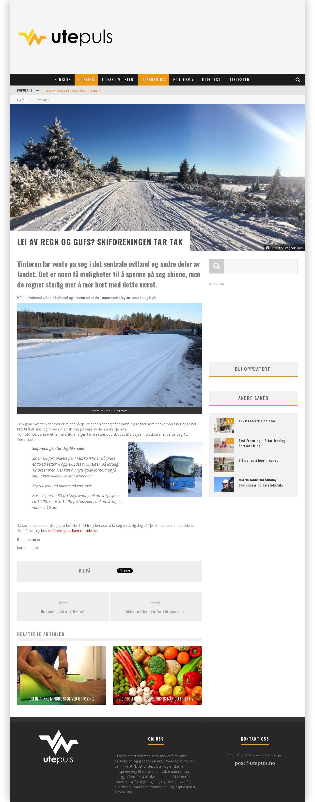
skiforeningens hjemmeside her (73, 530)
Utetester (239, 80)
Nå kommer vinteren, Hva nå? (63, 611)
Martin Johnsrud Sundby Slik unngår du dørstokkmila (261, 482)
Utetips (86, 80)
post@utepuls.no (255, 763)
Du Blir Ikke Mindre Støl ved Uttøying (62, 699)
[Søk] (298, 80)
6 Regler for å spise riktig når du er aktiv (157, 699)
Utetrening (153, 80)
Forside (62, 80)
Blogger (181, 80)
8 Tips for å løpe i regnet (258, 460)
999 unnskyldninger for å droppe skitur (156, 611)
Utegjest (211, 80)
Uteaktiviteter (118, 80)
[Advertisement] (213, 36)
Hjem (21, 100)
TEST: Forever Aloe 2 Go (257, 420)
